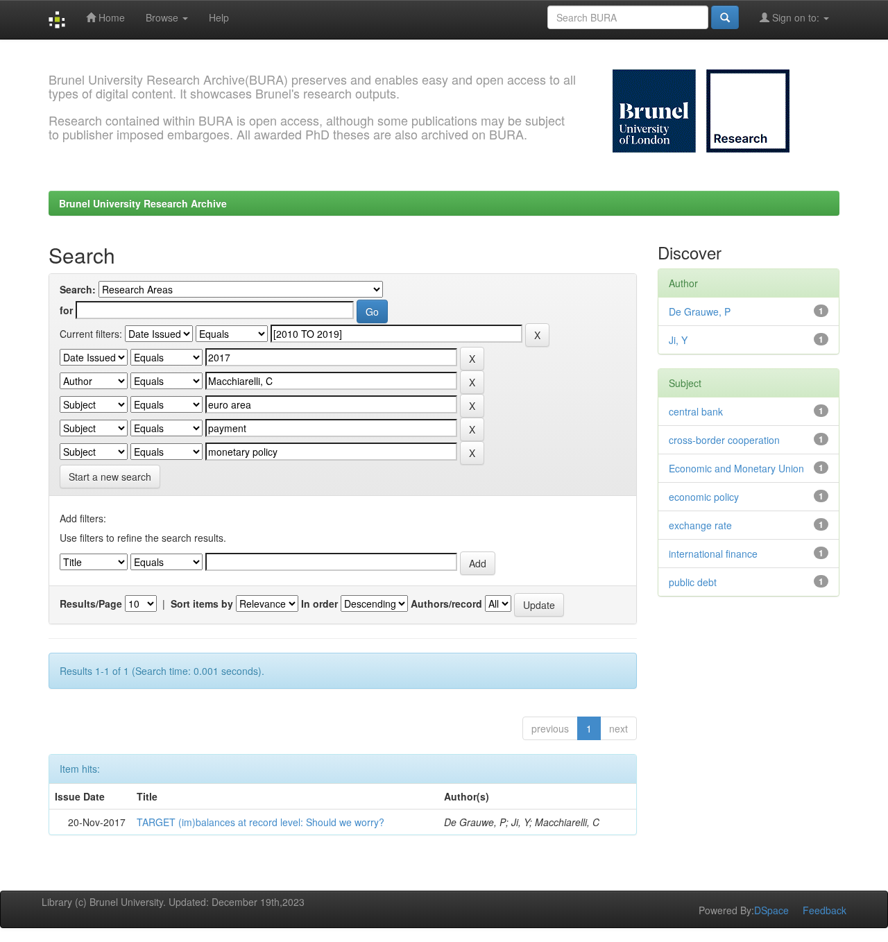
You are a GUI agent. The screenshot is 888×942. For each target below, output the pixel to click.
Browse (163, 17)
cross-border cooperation (724, 440)
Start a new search (110, 476)
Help (219, 17)
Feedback (824, 910)
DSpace (771, 910)
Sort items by (202, 603)
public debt (693, 582)
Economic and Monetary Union (736, 468)
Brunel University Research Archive (143, 203)
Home (110, 17)
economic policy (704, 497)
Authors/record (446, 603)
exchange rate (700, 525)
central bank (696, 411)
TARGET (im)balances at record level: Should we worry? (260, 822)
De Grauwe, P (700, 311)
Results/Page (91, 603)
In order (319, 603)
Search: (78, 289)
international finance (713, 553)
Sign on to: (795, 17)
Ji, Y (678, 340)
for (66, 310)
